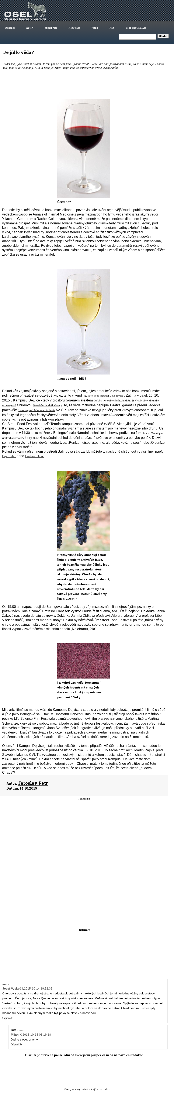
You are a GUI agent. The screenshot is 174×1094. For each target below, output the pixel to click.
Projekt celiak (9, 456)
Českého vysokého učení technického (112, 400)
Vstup (94, 27)
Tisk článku (84, 798)
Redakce (10, 27)
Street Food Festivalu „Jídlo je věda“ (105, 395)
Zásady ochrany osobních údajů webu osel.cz (87, 1089)
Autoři (29, 27)
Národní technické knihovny (47, 405)
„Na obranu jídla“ (106, 718)
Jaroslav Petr (33, 783)
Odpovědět (7, 1018)
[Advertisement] (84, 834)
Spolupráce (51, 27)
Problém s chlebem (34, 456)
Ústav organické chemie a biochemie (36, 410)
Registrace (74, 27)
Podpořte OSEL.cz (136, 27)
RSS (111, 27)
